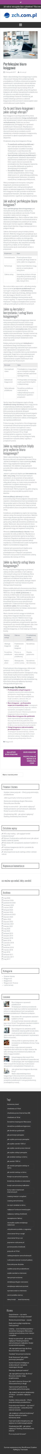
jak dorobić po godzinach (15, 1130)
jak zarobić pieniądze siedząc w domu (18, 1167)
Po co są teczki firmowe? (17, 1434)
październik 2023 (10, 914)
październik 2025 (10, 903)
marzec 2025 (8, 907)
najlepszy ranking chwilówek (17, 1214)
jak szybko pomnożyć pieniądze (18, 1139)
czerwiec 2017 (9, 957)
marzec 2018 (8, 950)
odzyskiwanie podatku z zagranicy (19, 1229)
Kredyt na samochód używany (17, 1177)
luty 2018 (7, 952)
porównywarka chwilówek (16, 1247)
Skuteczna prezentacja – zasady (20, 1320)
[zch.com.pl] (20, 15)
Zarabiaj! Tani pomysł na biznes (20, 1354)
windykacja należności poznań (17, 1286)
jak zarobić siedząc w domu (16, 1172)
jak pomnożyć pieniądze (15, 1135)
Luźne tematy (8, 985)
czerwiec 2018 (9, 943)
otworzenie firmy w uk (15, 1238)
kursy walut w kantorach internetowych (15, 1191)
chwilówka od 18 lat (14, 1109)
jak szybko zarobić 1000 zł (16, 1144)
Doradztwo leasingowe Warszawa (19, 1122)
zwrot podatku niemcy (15, 1295)
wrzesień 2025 (9, 905)
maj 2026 (7, 898)
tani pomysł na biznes (14, 1277)
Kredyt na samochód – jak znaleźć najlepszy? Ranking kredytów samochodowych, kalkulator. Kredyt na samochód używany (20, 809)
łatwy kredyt (11, 1299)
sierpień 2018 (8, 938)
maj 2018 (7, 945)
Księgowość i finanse (11, 983)
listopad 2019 (8, 933)
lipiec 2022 (7, 919)
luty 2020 (7, 931)
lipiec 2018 (7, 940)
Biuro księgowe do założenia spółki (24, 1029)
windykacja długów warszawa (17, 1282)
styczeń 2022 (8, 922)
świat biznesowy (23, 1299)
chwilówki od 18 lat (13, 1117)
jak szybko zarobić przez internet (18, 1148)
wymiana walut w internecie (17, 1291)
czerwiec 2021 (9, 924)
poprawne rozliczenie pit (15, 1242)
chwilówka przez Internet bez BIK (18, 1113)
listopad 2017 (8, 954)
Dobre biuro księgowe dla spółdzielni (21, 716)
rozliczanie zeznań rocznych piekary (19, 1260)
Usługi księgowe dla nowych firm (23, 1057)
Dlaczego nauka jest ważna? (18, 1370)
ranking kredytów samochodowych (19, 1255)
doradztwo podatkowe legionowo (18, 1126)
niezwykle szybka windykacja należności (17, 1224)
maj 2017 (7, 959)
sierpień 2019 (8, 936)
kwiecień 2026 (9, 900)
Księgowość (9, 742)
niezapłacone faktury (14, 1218)
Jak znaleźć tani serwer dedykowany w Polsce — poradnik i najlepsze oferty (21, 1394)
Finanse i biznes (9, 976)
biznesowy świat (13, 1104)
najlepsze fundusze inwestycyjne (18, 1209)
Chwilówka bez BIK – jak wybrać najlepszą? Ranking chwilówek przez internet (21, 1428)
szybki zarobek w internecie (16, 1273)
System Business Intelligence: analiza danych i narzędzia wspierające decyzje (19, 1365)
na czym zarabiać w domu (16, 1205)
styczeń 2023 (8, 917)
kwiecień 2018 (9, 947)
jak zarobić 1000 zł (13, 1161)
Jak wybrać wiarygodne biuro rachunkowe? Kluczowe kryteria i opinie (22, 7)
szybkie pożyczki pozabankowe (18, 1269)
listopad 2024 (8, 910)
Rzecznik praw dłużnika (15, 1264)
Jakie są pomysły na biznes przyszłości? (18, 798)
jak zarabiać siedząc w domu (17, 1157)
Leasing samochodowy (15, 1201)
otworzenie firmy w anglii (16, 1234)
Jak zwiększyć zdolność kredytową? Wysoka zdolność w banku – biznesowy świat (21, 1415)
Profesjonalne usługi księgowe (19, 690)
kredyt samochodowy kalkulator (18, 1185)
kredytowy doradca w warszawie (18, 1181)
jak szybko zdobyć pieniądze (17, 1152)
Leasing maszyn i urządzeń (16, 1196)
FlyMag (15, 1449)
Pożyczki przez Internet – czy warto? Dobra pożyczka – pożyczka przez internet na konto (21, 1408)
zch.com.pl (22, 72)
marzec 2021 (8, 926)
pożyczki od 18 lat (13, 1251)
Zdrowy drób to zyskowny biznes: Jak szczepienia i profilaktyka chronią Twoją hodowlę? (25, 1043)
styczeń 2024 (8, 912)
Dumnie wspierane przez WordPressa (17, 1447)
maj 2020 (7, 929)
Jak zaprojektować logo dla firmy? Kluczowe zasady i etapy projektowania (20, 1376)
